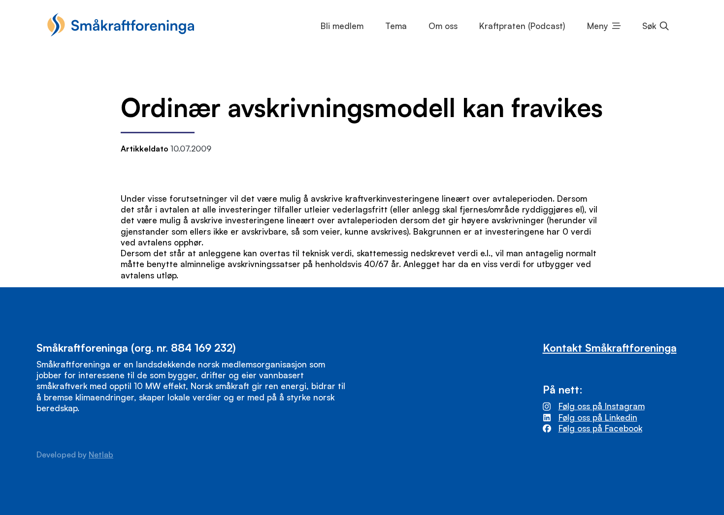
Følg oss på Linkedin (598, 417)
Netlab (101, 454)
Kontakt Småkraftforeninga (610, 347)
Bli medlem (342, 26)
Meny (597, 26)
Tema (396, 26)
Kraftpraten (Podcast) (522, 26)
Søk (649, 26)
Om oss (443, 26)
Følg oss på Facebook (600, 428)
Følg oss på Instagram (602, 406)
